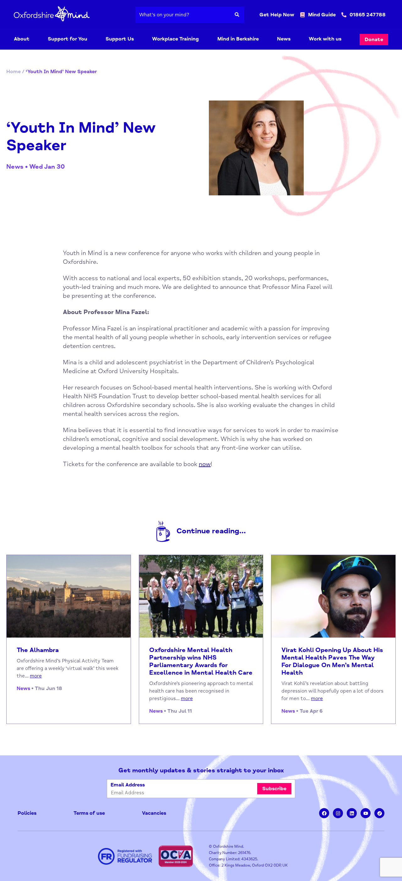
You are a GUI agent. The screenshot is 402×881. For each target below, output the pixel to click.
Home (13, 71)
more (36, 676)
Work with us (325, 39)
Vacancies (154, 813)
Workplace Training (175, 39)
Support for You (67, 39)
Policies (27, 813)
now (205, 464)
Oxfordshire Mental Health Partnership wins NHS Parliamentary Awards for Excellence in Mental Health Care (201, 661)
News (284, 39)
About (22, 39)
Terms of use (89, 813)
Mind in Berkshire (238, 39)
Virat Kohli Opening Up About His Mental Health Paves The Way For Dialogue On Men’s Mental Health (332, 661)
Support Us (120, 39)
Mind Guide (322, 15)
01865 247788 (368, 15)
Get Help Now (276, 15)
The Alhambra (38, 650)
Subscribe (274, 789)
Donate (374, 39)
